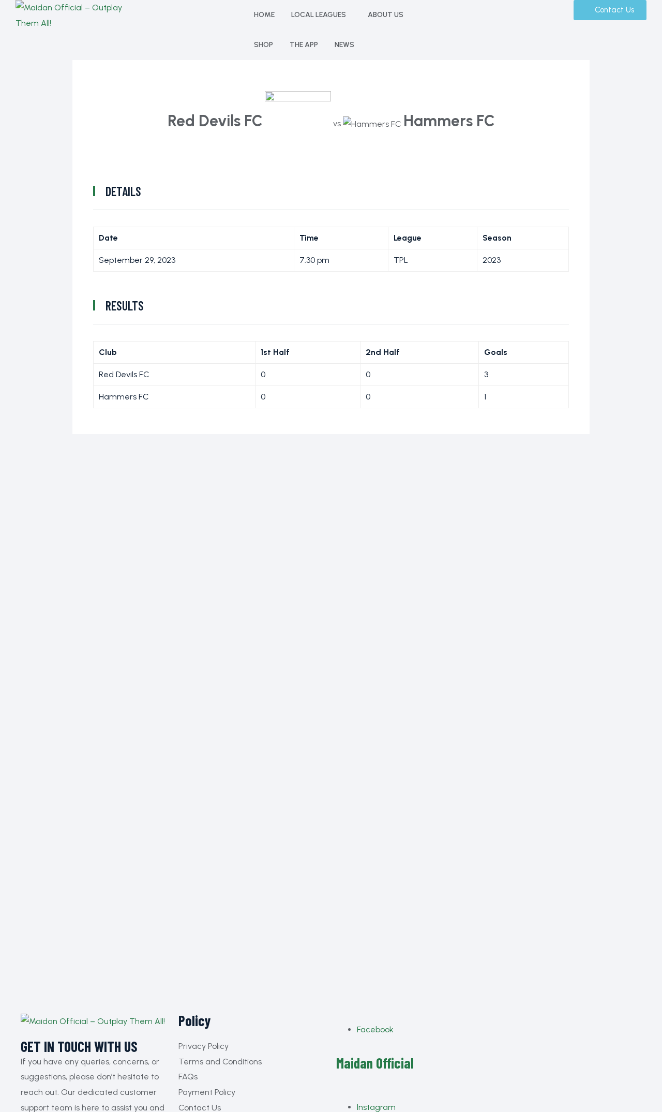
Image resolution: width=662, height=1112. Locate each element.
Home (264, 14)
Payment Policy (206, 1092)
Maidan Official (375, 1063)
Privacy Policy (203, 1046)
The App (304, 44)
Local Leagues (318, 14)
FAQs (188, 1076)
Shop (263, 44)
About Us (385, 14)
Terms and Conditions (220, 1061)
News (344, 44)
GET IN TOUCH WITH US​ (79, 1047)
